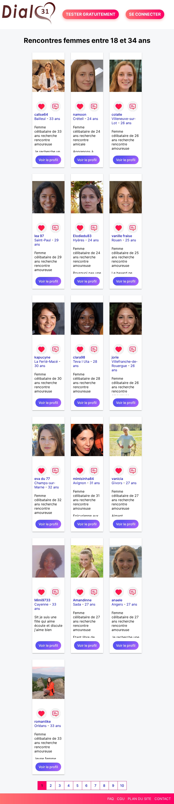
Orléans (40, 726)
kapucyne (42, 357)
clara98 (79, 357)
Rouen (117, 240)
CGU (121, 799)
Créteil (78, 119)
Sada (77, 604)
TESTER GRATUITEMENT (90, 14)
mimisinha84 (83, 478)
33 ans (54, 119)
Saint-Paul (42, 240)
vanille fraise (122, 236)
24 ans (92, 119)
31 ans (95, 483)
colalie (117, 114)
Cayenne (41, 604)
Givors (117, 483)
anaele (117, 600)
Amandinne (82, 600)
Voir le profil (48, 160)
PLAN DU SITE (139, 799)
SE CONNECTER (145, 14)
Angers (117, 604)
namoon (79, 114)
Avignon (79, 483)
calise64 (41, 114)
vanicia (117, 478)
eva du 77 (42, 478)
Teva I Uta (81, 361)
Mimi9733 (42, 600)
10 (122, 785)
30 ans (39, 366)
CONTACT (162, 799)
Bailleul (40, 119)
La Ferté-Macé (46, 361)
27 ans (131, 483)
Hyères (78, 240)
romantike (42, 721)
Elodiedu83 (82, 236)
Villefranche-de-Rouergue (125, 363)
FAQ (110, 799)
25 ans (130, 240)
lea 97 (39, 236)
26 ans (126, 123)
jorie (115, 357)
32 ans (53, 487)
